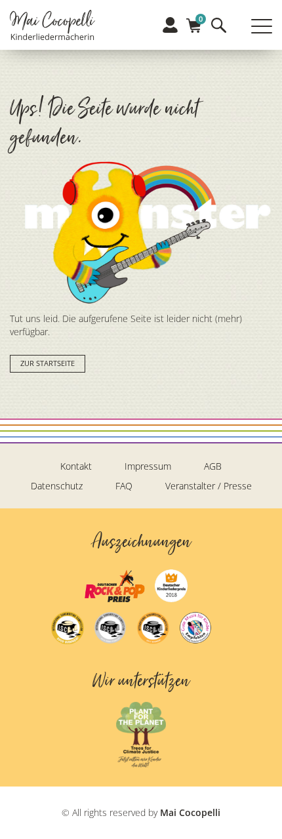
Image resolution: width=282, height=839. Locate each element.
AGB (213, 466)
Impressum (148, 466)
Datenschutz (57, 486)
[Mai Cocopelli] (52, 26)
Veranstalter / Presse (208, 486)
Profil (170, 25)
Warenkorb (193, 21)
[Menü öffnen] (261, 26)
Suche (218, 25)
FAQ (123, 486)
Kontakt (76, 466)
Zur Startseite (47, 363)
